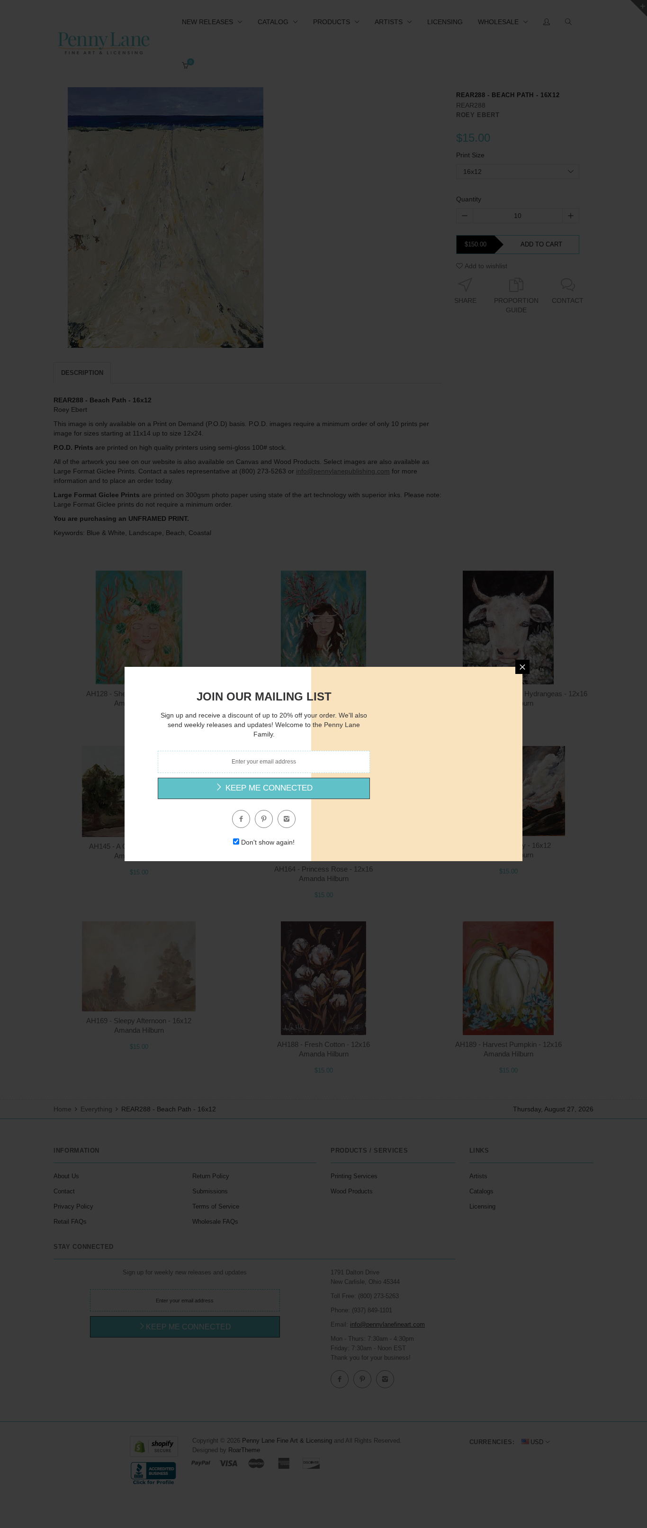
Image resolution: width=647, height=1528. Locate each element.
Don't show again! (268, 842)
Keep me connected (268, 787)
